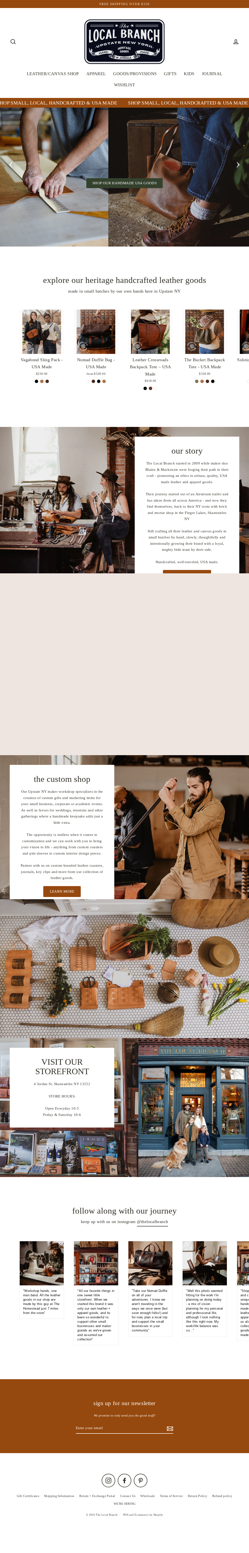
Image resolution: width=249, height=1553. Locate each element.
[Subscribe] (227, 1522)
